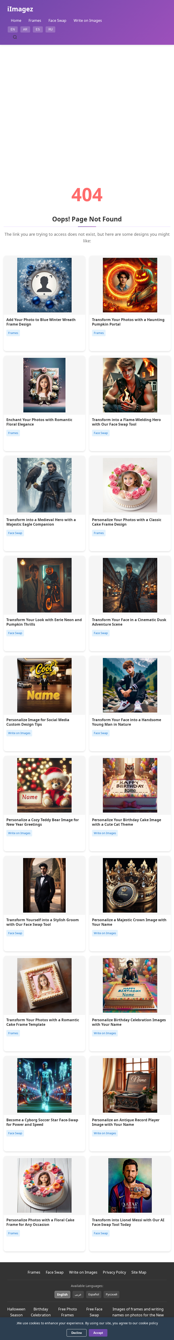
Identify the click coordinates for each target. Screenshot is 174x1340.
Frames (35, 20)
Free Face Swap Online (94, 1315)
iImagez (20, 8)
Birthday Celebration (41, 1312)
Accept (98, 1333)
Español (93, 1294)
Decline (76, 1333)
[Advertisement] (87, 102)
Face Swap (57, 20)
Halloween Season (16, 1312)
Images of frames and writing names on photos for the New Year (138, 1315)
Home (16, 20)
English (62, 1294)
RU (50, 29)
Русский (111, 1294)
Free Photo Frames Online (67, 1315)
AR (25, 29)
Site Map (138, 1272)
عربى (78, 1294)
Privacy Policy (114, 1272)
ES (38, 29)
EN (13, 29)
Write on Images (88, 20)
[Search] (15, 37)
